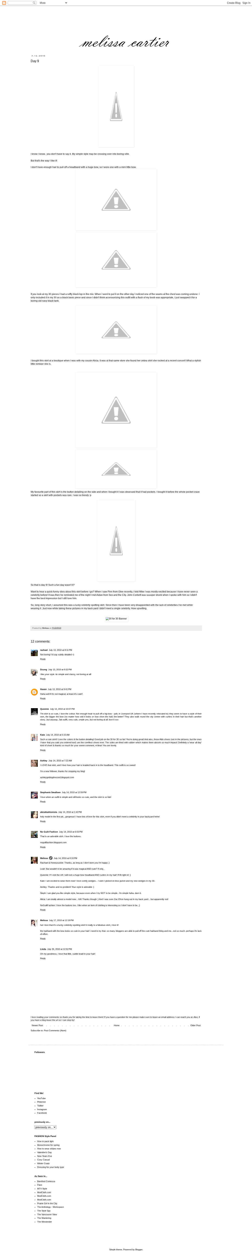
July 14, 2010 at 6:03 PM (70, 832)
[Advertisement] (175, 1235)
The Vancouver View (47, 1214)
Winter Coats (43, 1163)
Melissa (44, 858)
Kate (42, 735)
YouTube (41, 1098)
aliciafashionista (48, 812)
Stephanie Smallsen (50, 792)
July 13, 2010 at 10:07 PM (62, 709)
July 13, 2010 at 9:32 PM (60, 669)
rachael (44, 650)
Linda (43, 949)
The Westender (44, 1222)
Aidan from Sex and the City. (111, 595)
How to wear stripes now (49, 1148)
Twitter (40, 1105)
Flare (39, 1185)
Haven (43, 689)
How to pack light (45, 1141)
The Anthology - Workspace (50, 1207)
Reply (43, 659)
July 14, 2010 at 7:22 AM (60, 760)
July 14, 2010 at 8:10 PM (65, 858)
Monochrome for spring (48, 1145)
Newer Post (37, 1025)
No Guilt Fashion (49, 832)
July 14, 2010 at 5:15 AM (57, 735)
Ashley (43, 760)
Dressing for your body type (50, 1167)
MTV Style (42, 1188)
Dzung (43, 669)
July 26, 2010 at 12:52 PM (59, 949)
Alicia (95, 360)
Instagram (42, 1109)
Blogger (138, 1249)
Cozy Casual (43, 1159)
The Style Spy (44, 1211)
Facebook (42, 1113)
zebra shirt (147, 360)
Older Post (195, 1025)
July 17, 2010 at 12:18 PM (61, 920)
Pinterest (41, 1102)
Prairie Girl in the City (47, 1203)
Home (117, 1025)
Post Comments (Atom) (55, 1030)
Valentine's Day (44, 1152)
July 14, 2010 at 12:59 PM (74, 792)
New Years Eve (44, 1156)
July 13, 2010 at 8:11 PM (60, 650)
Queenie (44, 709)
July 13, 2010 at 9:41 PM (59, 689)
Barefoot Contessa (46, 1181)
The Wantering (44, 1218)
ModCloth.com (44, 1192)
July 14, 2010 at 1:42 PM (70, 812)
